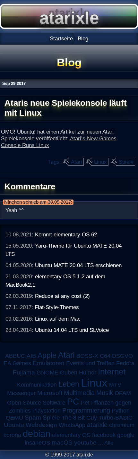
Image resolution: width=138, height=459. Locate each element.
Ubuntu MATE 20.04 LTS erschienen (78, 265)
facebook (104, 435)
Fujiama (24, 372)
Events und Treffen (90, 363)
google (125, 435)
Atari (76, 162)
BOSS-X (87, 356)
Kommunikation (37, 384)
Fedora (125, 363)
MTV (115, 384)
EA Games (17, 363)
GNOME (47, 372)
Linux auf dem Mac (58, 319)
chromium (121, 425)
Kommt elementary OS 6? (66, 234)
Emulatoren (49, 363)
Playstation (46, 410)
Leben (68, 384)
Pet (85, 402)
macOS (62, 442)
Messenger (21, 393)
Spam (33, 417)
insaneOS (37, 442)
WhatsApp (72, 425)
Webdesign (41, 425)
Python (121, 410)
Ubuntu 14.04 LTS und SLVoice (72, 330)
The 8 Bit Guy (79, 417)
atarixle (97, 424)
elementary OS (71, 435)
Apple (47, 355)
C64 (105, 356)
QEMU (14, 417)
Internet (111, 371)
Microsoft (49, 392)
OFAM (123, 393)
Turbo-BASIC (116, 417)
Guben (68, 372)
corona (12, 435)
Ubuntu (14, 425)
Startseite (61, 38)
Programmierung (86, 410)
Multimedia (79, 392)
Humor (87, 372)
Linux (100, 162)
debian (36, 434)
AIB (31, 356)
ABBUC (15, 356)
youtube (85, 442)
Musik (104, 392)
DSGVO (122, 356)
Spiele (126, 162)
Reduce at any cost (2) (62, 296)
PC (73, 401)
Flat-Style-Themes (57, 307)
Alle (108, 442)
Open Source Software (36, 402)
